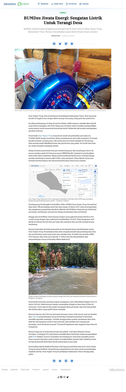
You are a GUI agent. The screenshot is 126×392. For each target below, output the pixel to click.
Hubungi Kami (65, 370)
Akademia (44, 4)
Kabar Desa (58, 4)
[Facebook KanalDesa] (61, 377)
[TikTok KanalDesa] (58, 377)
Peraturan (72, 4)
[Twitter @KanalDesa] (67, 377)
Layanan (85, 4)
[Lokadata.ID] (10, 4)
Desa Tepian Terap (45, 136)
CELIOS (35, 317)
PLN (34, 337)
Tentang (4, 370)
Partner (54, 370)
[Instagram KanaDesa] (64, 377)
